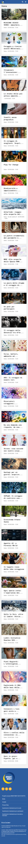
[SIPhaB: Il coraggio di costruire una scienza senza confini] (14, 487)
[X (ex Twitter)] (6, 788)
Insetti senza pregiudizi (10, 118)
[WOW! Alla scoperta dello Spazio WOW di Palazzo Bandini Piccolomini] (14, 251)
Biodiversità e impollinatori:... (12, 189)
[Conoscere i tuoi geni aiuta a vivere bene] (14, 700)
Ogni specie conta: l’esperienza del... (13, 591)
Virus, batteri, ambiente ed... (11, 355)
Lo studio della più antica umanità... (13, 95)
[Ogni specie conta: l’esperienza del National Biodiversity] (14, 582)
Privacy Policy (5, 805)
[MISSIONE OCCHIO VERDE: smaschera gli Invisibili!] (14, 14)
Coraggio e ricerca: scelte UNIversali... (13, 47)
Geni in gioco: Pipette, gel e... (12, 757)
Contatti (4, 802)
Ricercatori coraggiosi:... (11, 402)
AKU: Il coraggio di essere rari (13, 379)
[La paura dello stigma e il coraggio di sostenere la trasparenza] (14, 274)
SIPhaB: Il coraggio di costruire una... (13, 497)
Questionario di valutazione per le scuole (11, 808)
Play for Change (11, 165)
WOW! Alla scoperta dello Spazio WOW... (13, 260)
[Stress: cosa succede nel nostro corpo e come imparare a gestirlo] (14, 440)
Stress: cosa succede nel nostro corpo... (13, 450)
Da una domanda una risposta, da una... (13, 426)
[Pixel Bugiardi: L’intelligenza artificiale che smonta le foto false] (14, 653)
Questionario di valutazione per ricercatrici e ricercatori (12, 815)
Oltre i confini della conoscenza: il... (14, 733)
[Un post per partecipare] (14, 298)
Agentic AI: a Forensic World (10, 544)
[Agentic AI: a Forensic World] (14, 535)
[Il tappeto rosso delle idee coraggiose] (14, 558)
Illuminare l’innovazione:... (12, 71)
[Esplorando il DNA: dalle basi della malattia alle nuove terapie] (14, 676)
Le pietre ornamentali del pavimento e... (14, 237)
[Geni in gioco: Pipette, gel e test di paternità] (14, 747)
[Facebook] (2, 788)
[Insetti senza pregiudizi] (14, 109)
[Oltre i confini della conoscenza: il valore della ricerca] (14, 724)
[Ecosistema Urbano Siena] (14, 511)
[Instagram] (10, 788)
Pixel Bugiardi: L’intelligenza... (12, 662)
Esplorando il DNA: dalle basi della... (13, 686)
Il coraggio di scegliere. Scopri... (13, 142)
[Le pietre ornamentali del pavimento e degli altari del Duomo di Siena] (14, 227)
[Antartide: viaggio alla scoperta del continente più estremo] (14, 203)
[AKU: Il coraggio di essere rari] (14, 369)
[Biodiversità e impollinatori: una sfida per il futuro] (14, 180)
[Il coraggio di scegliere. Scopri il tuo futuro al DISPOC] (14, 132)
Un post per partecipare (9, 308)
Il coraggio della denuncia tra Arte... (14, 331)
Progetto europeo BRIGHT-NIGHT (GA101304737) (13, 796)
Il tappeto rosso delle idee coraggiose (14, 568)
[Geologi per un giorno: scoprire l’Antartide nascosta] (14, 464)
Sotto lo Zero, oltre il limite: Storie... (13, 615)
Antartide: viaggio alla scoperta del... (13, 213)
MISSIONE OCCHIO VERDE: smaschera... (13, 24)
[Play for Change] (14, 156)
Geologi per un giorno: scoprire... (13, 473)
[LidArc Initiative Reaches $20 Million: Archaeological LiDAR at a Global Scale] (14, 629)
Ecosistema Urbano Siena (12, 520)
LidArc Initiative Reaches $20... (12, 639)
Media (3, 799)
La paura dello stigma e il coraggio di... (14, 284)
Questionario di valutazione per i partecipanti (12, 811)
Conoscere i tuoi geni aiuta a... (11, 710)
